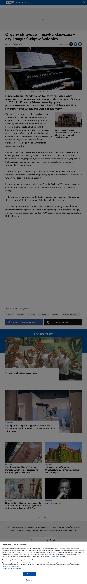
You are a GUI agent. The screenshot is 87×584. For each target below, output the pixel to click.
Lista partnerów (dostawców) (11, 568)
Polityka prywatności (58, 556)
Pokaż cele (29, 580)
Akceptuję (29, 574)
